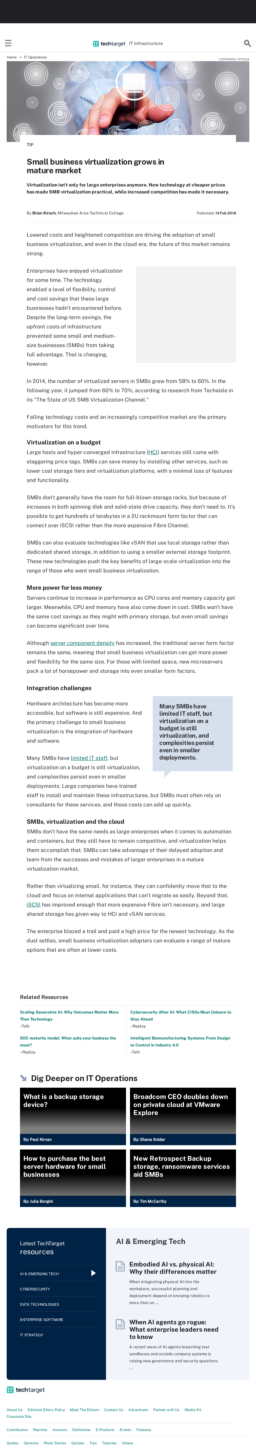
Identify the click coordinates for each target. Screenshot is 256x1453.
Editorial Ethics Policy (46, 1410)
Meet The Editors (84, 1410)
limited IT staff (89, 758)
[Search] (247, 43)
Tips (93, 1443)
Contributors (17, 1430)
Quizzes (77, 1443)
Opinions (31, 1443)
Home (12, 57)
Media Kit (193, 1410)
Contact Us (113, 1410)
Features (143, 1430)
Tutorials (109, 1443)
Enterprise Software (41, 1320)
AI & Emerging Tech (39, 1274)
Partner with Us (166, 1410)
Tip (30, 144)
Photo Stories (55, 1443)
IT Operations (35, 57)
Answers (59, 1430)
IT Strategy (31, 1335)
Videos (127, 1443)
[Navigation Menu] (8, 43)
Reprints (40, 1430)
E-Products (105, 1430)
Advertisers (138, 1410)
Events (125, 1430)
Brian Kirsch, (44, 213)
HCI (153, 452)
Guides (13, 1443)
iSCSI (34, 905)
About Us (15, 1410)
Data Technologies (39, 1304)
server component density (82, 643)
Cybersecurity (35, 1289)
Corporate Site (19, 1416)
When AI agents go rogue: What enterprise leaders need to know (174, 1329)
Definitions (81, 1430)
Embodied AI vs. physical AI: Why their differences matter (173, 1268)
